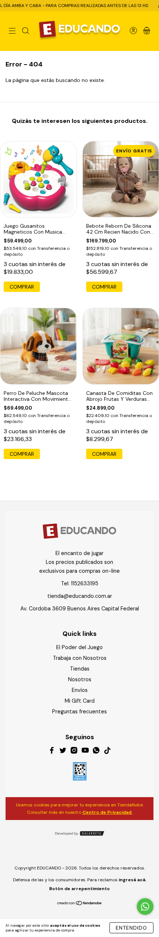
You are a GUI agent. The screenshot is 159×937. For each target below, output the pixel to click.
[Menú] (12, 31)
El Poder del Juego (79, 647)
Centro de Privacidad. (107, 812)
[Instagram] (74, 751)
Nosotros (79, 679)
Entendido (131, 927)
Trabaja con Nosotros (79, 658)
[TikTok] (107, 751)
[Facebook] (51, 751)
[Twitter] (63, 751)
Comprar (22, 454)
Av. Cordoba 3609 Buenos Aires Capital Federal (79, 608)
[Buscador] (25, 31)
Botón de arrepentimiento (79, 889)
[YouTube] (85, 751)
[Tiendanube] (80, 903)
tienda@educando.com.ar (79, 596)
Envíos (80, 690)
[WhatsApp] (96, 751)
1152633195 (84, 583)
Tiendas (79, 668)
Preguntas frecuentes (79, 711)
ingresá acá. (132, 880)
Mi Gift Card (80, 700)
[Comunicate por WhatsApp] (145, 906)
